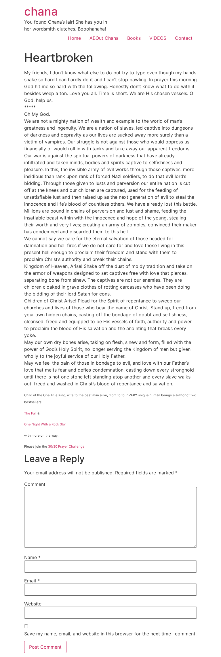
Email (32, 580)
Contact (184, 38)
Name (32, 557)
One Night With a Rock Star (45, 424)
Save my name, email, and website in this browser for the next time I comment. (110, 633)
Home (74, 38)
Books (134, 38)
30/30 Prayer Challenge (66, 446)
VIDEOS (157, 38)
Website (32, 603)
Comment (34, 484)
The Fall (30, 413)
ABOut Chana (104, 38)
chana (41, 11)
